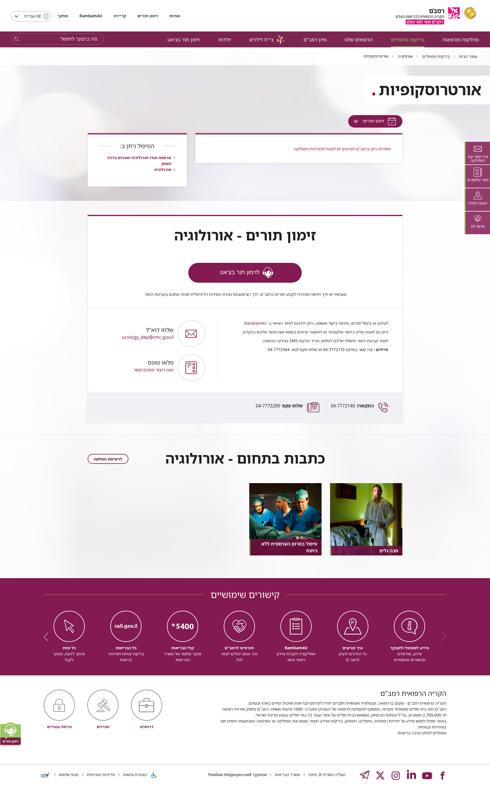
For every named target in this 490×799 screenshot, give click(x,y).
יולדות (224, 39)
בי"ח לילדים (261, 39)
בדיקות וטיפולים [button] (407, 39)
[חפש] (16, 39)
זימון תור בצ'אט (184, 39)
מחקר (63, 15)
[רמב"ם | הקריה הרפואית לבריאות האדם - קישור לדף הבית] (436, 16)
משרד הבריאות (287, 774)
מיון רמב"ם (314, 39)
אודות (174, 15)
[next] (48, 637)
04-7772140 (352, 406)
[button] (136, 368)
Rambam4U (255, 323)
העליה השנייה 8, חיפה (326, 774)
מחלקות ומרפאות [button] (461, 39)
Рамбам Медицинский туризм (237, 774)
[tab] (477, 153)
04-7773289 (279, 406)
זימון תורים (148, 15)
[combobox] (31, 16)
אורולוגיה (162, 169)
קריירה (120, 15)
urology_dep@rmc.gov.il (148, 333)
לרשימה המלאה (108, 459)
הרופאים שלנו (359, 39)
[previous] (442, 637)
